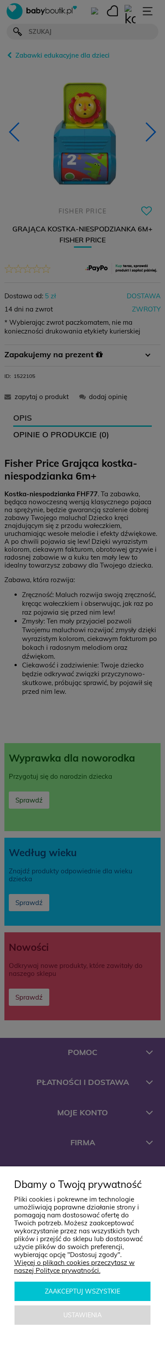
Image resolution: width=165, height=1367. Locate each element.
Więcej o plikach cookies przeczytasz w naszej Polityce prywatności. (74, 1266)
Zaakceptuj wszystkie (82, 1291)
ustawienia (82, 1315)
